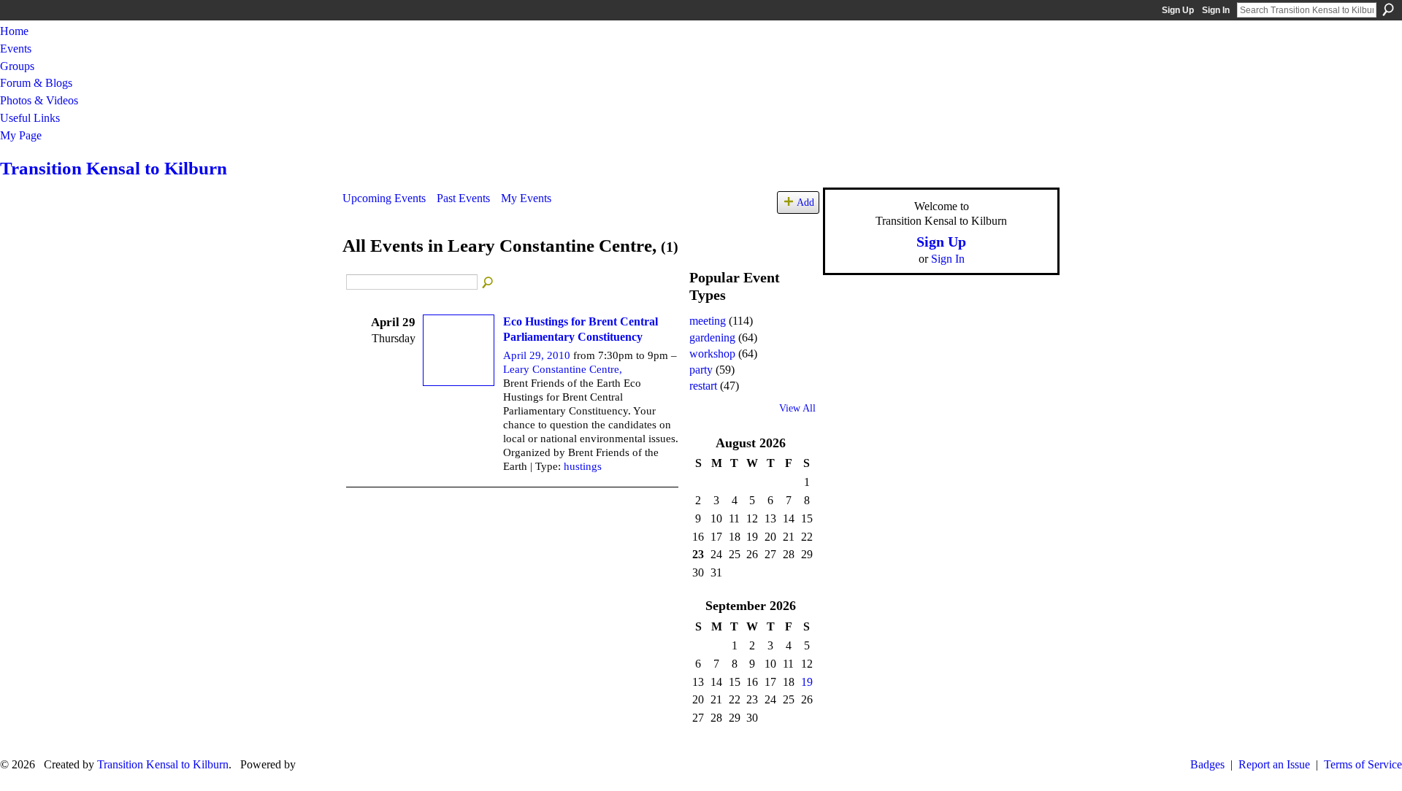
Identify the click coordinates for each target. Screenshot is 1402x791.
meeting (707, 321)
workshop (712, 353)
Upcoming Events (384, 198)
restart (703, 385)
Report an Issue (1274, 764)
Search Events (488, 283)
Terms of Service (1363, 764)
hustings (583, 466)
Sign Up (1178, 10)
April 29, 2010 (536, 355)
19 (807, 682)
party (701, 369)
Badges (1207, 764)
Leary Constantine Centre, (562, 369)
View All (797, 408)
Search (1388, 9)
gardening (712, 337)
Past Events (463, 198)
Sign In (1216, 10)
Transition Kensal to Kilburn (113, 168)
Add (805, 202)
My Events (526, 198)
